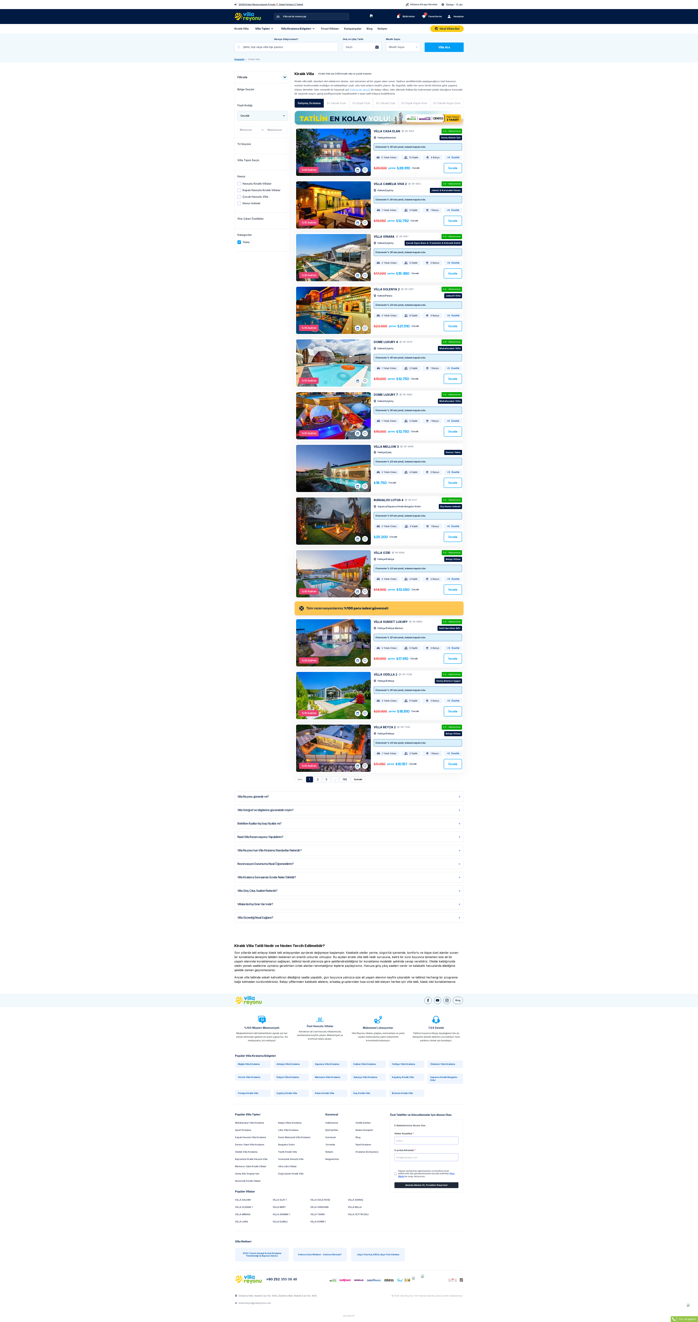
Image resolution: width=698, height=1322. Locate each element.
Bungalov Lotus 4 (388, 500)
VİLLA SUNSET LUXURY (391, 622)
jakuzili (366, 89)
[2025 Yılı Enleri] (382, 16)
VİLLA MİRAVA (242, 1214)
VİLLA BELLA (355, 1207)
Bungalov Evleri (286, 1144)
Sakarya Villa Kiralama (365, 1077)
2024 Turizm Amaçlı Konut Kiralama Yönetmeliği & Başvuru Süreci (262, 1254)
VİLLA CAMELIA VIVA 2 (390, 184)
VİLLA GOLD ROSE (320, 1199)
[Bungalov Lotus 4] (333, 521)
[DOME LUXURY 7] (333, 415)
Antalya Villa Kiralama (288, 1064)
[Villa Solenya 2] (333, 310)
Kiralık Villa (241, 28)
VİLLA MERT (279, 1207)
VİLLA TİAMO (317, 1214)
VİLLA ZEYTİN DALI (358, 1214)
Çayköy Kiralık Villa (286, 1093)
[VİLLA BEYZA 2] (333, 748)
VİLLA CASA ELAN (387, 131)
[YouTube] (437, 1000)
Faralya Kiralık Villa (248, 1093)
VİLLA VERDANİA (319, 1207)
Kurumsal (330, 1137)
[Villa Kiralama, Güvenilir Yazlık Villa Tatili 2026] (252, 1000)
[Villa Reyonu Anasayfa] (249, 1279)
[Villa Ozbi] (333, 573)
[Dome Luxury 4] (333, 363)
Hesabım (459, 16)
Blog (369, 28)
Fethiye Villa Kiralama (403, 1064)
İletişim (382, 28)
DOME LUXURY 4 (386, 342)
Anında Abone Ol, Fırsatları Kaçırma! (426, 1185)
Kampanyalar (353, 28)
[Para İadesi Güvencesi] (379, 608)
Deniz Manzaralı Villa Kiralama (294, 1137)
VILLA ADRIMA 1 (281, 1214)
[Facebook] (428, 1000)
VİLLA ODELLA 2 (385, 674)
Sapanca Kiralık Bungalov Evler (443, 1078)
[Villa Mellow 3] (333, 468)
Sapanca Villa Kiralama (327, 1064)
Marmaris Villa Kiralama (327, 1077)
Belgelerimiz (332, 1159)
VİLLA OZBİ (382, 553)
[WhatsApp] (691, 1308)
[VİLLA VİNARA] (333, 257)
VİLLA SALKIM (242, 1199)
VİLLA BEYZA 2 (385, 727)
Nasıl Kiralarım (363, 1144)
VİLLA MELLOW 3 (386, 446)
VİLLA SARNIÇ (355, 1199)
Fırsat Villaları (330, 28)
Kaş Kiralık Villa (361, 1093)
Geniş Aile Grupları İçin (247, 1173)
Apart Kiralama (243, 1130)
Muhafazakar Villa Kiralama (249, 1122)
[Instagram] (447, 1000)
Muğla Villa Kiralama (249, 1064)
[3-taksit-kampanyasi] (379, 118)
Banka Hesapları (364, 1130)
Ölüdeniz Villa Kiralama (442, 1064)
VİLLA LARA (241, 1221)
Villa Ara (444, 47)
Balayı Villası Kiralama (289, 1122)
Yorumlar (330, 1144)
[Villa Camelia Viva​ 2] (333, 205)
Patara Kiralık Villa (324, 1093)
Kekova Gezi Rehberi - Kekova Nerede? (320, 1254)
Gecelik (245, 115)
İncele (452, 168)
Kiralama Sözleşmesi (367, 1151)
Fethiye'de (356, 89)
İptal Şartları (331, 1130)
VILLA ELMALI (280, 1221)
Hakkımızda (331, 1122)
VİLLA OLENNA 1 (244, 1207)
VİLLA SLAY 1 (280, 1199)
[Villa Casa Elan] (333, 152)
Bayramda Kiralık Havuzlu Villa (251, 1159)
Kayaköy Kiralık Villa (403, 1077)
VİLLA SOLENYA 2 (387, 289)
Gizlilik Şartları (363, 1122)
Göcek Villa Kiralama (249, 1077)
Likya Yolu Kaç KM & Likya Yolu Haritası (378, 1254)
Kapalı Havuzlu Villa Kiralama (250, 1137)
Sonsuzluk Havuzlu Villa (290, 1159)
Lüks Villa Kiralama (288, 1130)
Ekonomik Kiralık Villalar (248, 1181)
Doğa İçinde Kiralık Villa (290, 1173)
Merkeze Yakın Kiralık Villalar (250, 1166)
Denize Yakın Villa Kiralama (249, 1144)
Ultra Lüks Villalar (287, 1166)
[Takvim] (358, 170)
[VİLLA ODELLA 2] (333, 695)
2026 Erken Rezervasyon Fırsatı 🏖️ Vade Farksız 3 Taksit (271, 4)
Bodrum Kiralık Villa (402, 1093)
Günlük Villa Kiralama (246, 1151)
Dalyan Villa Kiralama (287, 1077)
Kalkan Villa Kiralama (364, 1064)
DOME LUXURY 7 (386, 394)
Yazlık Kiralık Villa (287, 1151)
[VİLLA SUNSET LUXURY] (333, 642)
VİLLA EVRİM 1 (318, 1221)
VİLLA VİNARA (384, 236)
